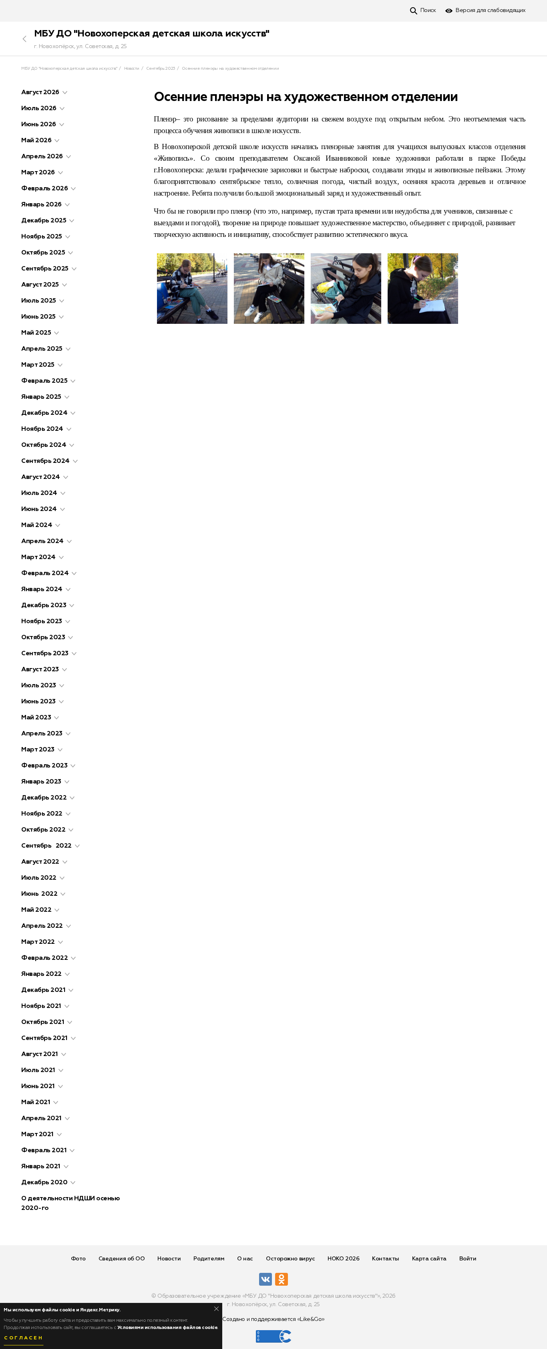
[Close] (216, 1309)
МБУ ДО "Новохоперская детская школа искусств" (151, 33)
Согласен (23, 1338)
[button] (64, 92)
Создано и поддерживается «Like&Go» (273, 1319)
